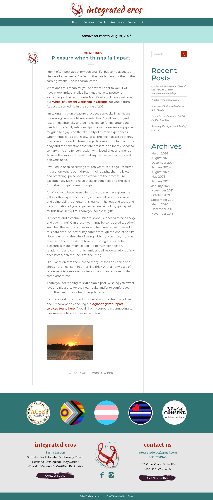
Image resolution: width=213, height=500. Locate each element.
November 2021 (162, 190)
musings (95, 53)
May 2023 (158, 176)
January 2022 (160, 186)
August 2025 (160, 158)
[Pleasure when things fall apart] (32, 58)
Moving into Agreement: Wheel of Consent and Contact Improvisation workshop (168, 89)
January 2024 (161, 167)
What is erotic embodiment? (165, 99)
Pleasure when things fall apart (91, 58)
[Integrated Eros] (106, 9)
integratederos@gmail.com (157, 452)
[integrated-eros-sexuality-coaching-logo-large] (106, 455)
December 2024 (162, 162)
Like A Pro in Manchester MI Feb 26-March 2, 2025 (168, 118)
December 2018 (162, 209)
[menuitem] (76, 22)
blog (84, 53)
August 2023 (160, 172)
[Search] (142, 22)
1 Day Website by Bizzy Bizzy (119, 496)
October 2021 (160, 195)
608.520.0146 (158, 457)
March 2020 (159, 204)
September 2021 (162, 200)
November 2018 (162, 213)
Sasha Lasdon (103, 373)
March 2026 (159, 153)
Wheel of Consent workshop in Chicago (80, 102)
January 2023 (160, 181)
